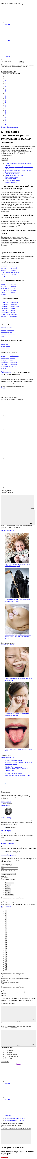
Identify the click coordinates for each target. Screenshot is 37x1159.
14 (6, 937)
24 (6, 956)
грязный (13, 266)
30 (6, 968)
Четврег (7, 888)
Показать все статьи (7, 530)
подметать (13, 362)
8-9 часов (10, 1052)
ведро (3, 344)
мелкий (3, 270)
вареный (4, 266)
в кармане (10, 330)
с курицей (4, 308)
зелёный (13, 286)
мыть (11, 360)
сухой (3, 276)
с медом (12, 310)
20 (6, 948)
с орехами (13, 314)
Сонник (3, 127)
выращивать (5, 358)
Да (1, 388)
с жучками (13, 304)
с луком (12, 308)
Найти (21, 61)
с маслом (4, 310)
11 (6, 931)
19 (6, 946)
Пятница (7, 890)
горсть (3, 346)
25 (6, 958)
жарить (12, 358)
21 (6, 950)
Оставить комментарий (8, 874)
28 (6, 964)
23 (6, 954)
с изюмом (4, 306)
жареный (4, 268)
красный (13, 288)
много (3, 348)
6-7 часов (10, 1050)
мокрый (13, 270)
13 (6, 935)
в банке (3, 328)
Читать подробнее (6, 906)
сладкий (3, 274)
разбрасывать (5, 366)
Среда (7, 886)
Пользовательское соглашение (14, 1120)
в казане (3, 330)
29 (6, 966)
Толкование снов (12, 127)
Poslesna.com (6, 372)
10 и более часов (12, 1056)
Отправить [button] (4, 1157)
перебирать (4, 362)
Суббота (7, 892)
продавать (13, 364)
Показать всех (5, 805)
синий (13, 292)
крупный (14, 268)
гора (7, 344)
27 (6, 962)
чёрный (3, 294)
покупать (4, 364)
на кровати (11, 334)
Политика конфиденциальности (15, 1118)
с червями (13, 316)
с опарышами (5, 314)
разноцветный (5, 290)
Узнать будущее (6, 802)
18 (6, 945)
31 (6, 970)
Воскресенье (9, 894)
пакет (7, 348)
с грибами (4, 304)
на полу (3, 336)
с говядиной (14, 302)
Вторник (7, 884)
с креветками (14, 306)
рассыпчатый (15, 272)
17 (6, 943)
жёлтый (3, 286)
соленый (14, 274)
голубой (13, 284)
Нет (4, 388)
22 (6, 952)
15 (6, 939)
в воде (9, 328)
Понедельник (9, 883)
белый (3, 284)
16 (6, 941)
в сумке (9, 332)
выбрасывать (14, 356)
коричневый (5, 288)
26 (6, 960)
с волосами (4, 302)
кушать (3, 360)
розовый (13, 290)
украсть (3, 368)
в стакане (4, 332)
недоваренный (6, 272)
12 (6, 933)
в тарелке (4, 334)
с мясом (12, 312)
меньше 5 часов (12, 1054)
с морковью (5, 312)
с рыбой (3, 316)
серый (3, 292)
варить (3, 356)
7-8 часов (10, 1058)
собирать (13, 366)
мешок (8, 346)
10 (6, 929)
